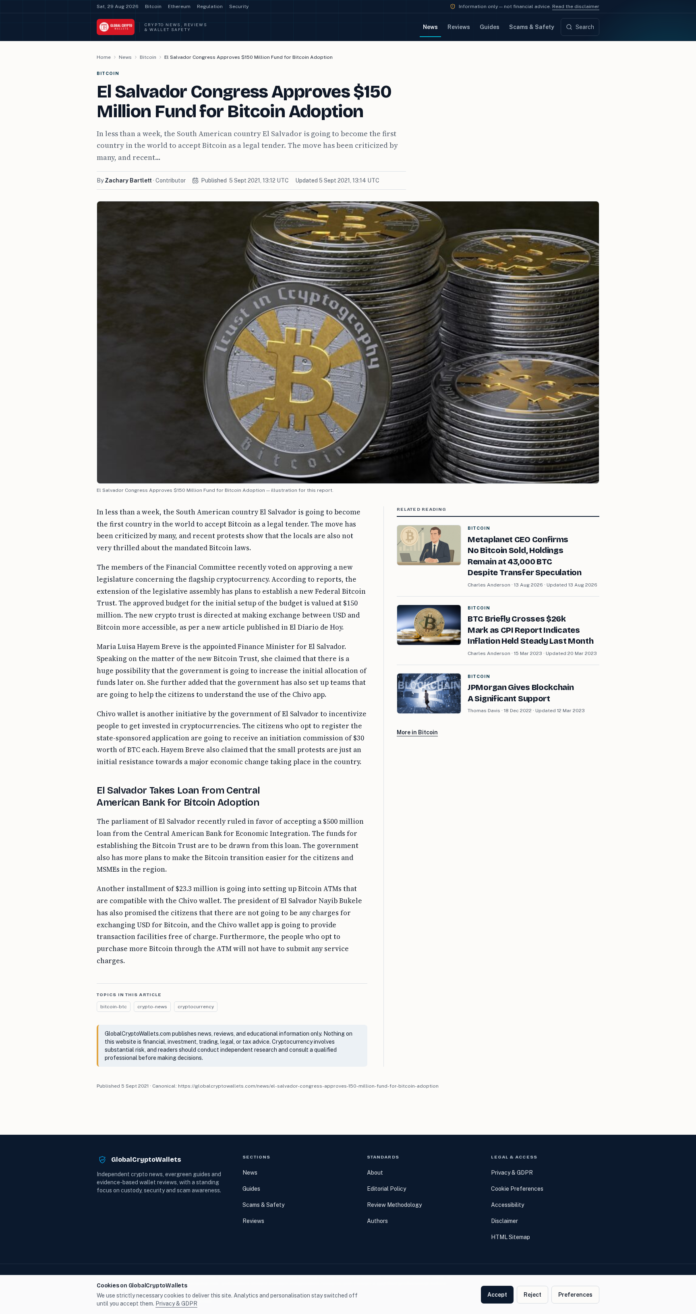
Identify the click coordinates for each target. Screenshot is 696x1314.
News (430, 27)
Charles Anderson (489, 585)
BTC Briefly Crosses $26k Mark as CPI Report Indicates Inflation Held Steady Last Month (530, 630)
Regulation (210, 6)
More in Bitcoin (417, 732)
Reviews (458, 27)
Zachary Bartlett (128, 180)
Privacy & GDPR (512, 1172)
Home (104, 57)
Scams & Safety (531, 27)
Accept (497, 1294)
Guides (489, 27)
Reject (532, 1294)
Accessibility (507, 1205)
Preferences (575, 1294)
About (375, 1172)
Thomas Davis (484, 710)
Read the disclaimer (575, 6)
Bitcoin (153, 6)
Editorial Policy (386, 1189)
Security (239, 6)
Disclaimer (504, 1221)
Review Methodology (394, 1205)
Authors (377, 1221)
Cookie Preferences (517, 1189)
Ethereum (179, 6)
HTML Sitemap (510, 1237)
